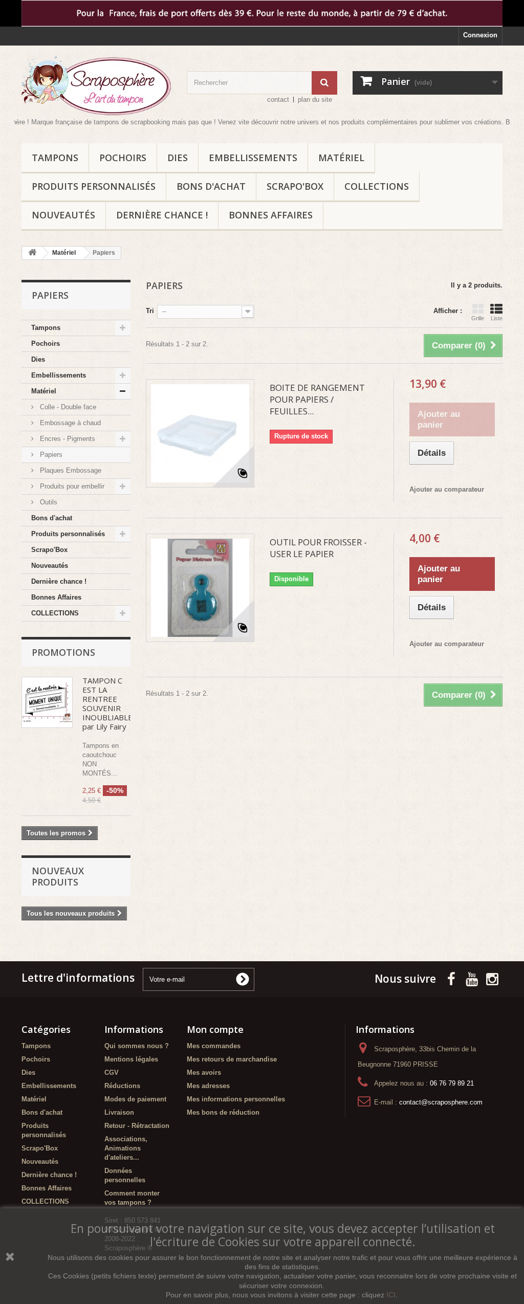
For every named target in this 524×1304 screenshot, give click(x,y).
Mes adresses (208, 1086)
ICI (391, 1295)
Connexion (480, 35)
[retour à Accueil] (32, 253)
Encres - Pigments (66, 439)
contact (278, 99)
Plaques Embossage (69, 470)
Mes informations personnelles (236, 1099)
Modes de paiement (135, 1099)
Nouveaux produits (58, 876)
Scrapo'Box (295, 186)
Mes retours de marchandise (232, 1059)
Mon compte (215, 1029)
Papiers (50, 454)
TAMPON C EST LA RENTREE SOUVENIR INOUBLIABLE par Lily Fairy (107, 703)
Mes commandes (214, 1046)
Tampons (55, 157)
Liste (497, 318)
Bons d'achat (211, 186)
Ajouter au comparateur (446, 489)
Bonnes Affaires (271, 215)
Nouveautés (63, 215)
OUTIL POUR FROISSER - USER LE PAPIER (318, 548)
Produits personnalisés (94, 186)
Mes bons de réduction (223, 1112)
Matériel (341, 157)
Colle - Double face (67, 407)
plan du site (315, 99)
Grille (477, 318)
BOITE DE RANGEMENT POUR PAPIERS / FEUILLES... (317, 399)
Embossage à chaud (69, 423)
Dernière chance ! (162, 215)
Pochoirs (122, 157)
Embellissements (253, 157)
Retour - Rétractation (136, 1126)
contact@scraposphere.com (441, 1102)
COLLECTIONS (376, 186)
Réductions (122, 1086)
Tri (150, 311)
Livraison (119, 1112)
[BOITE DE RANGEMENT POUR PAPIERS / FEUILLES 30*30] (200, 433)
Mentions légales (131, 1059)
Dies (177, 157)
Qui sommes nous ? (136, 1046)
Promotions (63, 652)
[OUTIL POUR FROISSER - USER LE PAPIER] (200, 588)
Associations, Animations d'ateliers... (125, 1148)
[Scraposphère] (96, 85)
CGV (111, 1072)
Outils (47, 502)
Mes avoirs (204, 1072)
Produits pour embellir (71, 486)
